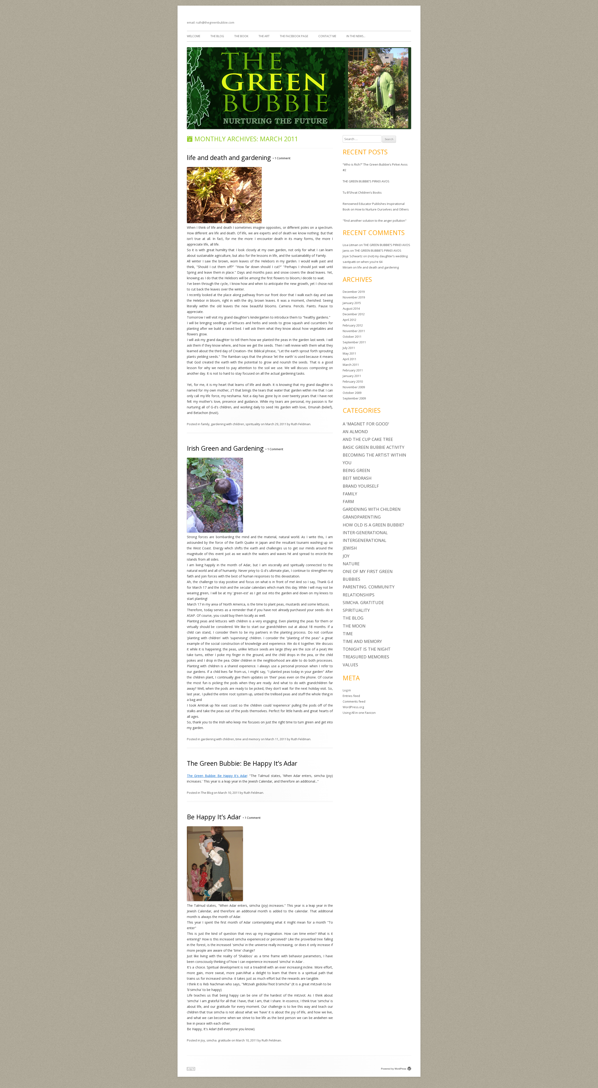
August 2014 (351, 308)
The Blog (217, 36)
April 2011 (349, 359)
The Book (241, 36)
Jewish (350, 548)
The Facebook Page (294, 36)
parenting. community (369, 587)
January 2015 (352, 303)
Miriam (347, 267)
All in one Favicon (363, 713)
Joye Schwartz (353, 256)
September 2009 (354, 398)
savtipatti (349, 262)
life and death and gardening (229, 157)
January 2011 (352, 376)
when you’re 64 (371, 262)
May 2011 (349, 353)
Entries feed (351, 696)
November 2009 (354, 387)
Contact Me (327, 36)
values (350, 664)
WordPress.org (353, 707)
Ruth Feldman (300, 424)
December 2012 (354, 314)
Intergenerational (364, 540)
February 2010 (353, 381)
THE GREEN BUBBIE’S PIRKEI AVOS (366, 181)
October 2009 (352, 393)
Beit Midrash (357, 478)
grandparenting (362, 517)
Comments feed (354, 701)
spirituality (253, 424)
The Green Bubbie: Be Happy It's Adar (217, 775)
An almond (355, 431)
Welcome (193, 36)
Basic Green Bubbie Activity (373, 447)
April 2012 (349, 320)
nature (351, 563)
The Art (264, 36)
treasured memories (366, 657)
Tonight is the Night (367, 649)
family (205, 424)
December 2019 (354, 292)
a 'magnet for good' (366, 424)
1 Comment (281, 158)
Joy (203, 1040)
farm (348, 501)
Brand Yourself (361, 486)
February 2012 (353, 325)
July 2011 (349, 348)
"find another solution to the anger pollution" (374, 220)
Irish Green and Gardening (225, 448)
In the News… (355, 36)
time (348, 633)
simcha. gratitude (218, 1040)
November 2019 (354, 297)
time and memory (247, 739)
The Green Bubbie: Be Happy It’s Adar (242, 763)
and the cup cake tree (368, 439)
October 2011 (352, 336)
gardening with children (227, 424)
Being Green (356, 470)
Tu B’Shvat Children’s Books (362, 192)
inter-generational (365, 532)
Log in (347, 690)
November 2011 (354, 331)
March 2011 (351, 365)
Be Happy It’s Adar (214, 816)
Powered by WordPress (393, 1068)
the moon (354, 626)
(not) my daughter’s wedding (388, 256)
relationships (358, 595)
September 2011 (354, 342)
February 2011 (353, 370)
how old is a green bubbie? (373, 525)
